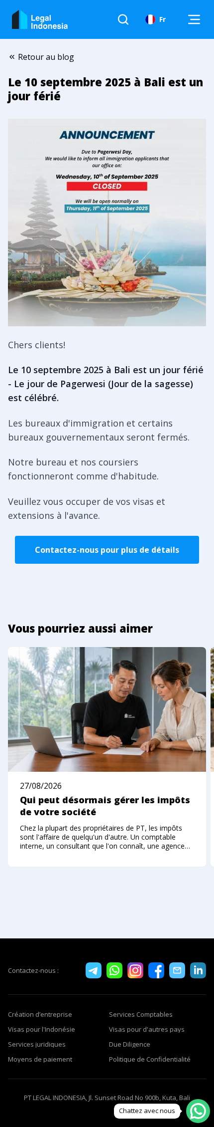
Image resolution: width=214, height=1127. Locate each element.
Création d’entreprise (40, 1014)
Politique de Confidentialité (150, 1059)
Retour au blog (46, 56)
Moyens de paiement (40, 1059)
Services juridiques (37, 1044)
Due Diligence (129, 1044)
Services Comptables (141, 1014)
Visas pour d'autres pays (147, 1029)
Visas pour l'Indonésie (41, 1029)
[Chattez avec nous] (198, 1111)
